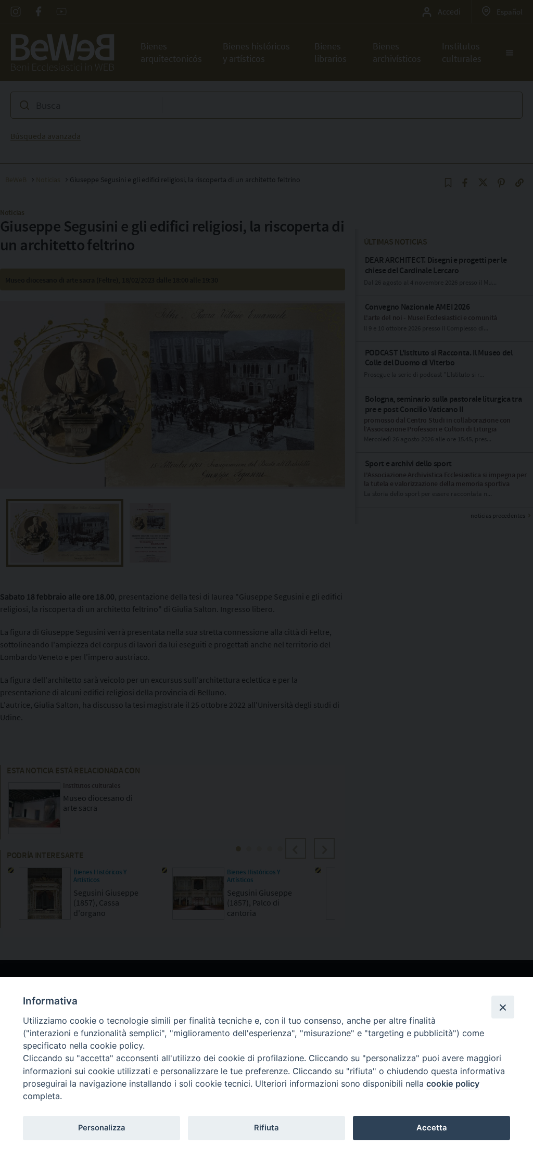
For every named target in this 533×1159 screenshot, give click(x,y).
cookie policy (452, 1083)
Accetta (431, 1127)
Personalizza (101, 1127)
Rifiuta (266, 1127)
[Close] (502, 1007)
